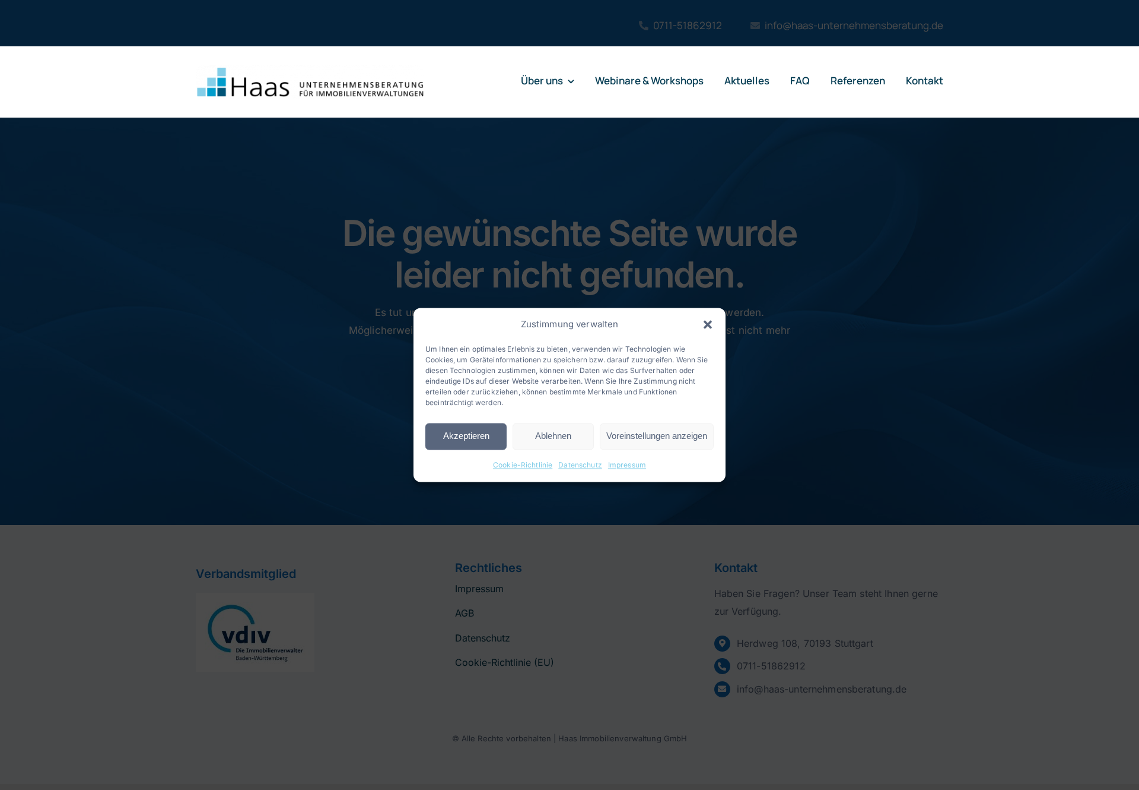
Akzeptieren (466, 436)
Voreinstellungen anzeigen (656, 436)
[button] (708, 324)
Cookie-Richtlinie (522, 464)
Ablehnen (553, 436)
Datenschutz (580, 464)
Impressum (627, 464)
